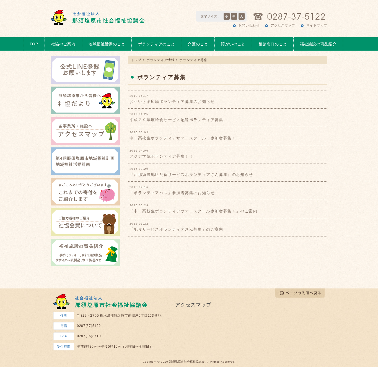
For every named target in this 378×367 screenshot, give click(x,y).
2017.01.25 (139, 114)
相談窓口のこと (272, 44)
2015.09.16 (139, 187)
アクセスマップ (283, 25)
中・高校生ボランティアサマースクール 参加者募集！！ (185, 138)
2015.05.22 (139, 223)
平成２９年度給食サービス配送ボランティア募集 (176, 120)
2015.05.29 (139, 205)
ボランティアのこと (156, 44)
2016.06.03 (139, 132)
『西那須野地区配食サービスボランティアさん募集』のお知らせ (191, 174)
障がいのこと (233, 44)
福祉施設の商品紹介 (318, 44)
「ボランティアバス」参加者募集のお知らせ (172, 193)
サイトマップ (316, 25)
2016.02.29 (139, 169)
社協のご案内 (63, 44)
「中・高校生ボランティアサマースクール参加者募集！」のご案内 (193, 211)
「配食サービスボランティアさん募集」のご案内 (176, 229)
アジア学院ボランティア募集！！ (161, 156)
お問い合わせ (249, 25)
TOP (34, 44)
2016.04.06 (139, 150)
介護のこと (198, 44)
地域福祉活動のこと (107, 44)
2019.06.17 (139, 96)
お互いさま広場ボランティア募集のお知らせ (172, 101)
